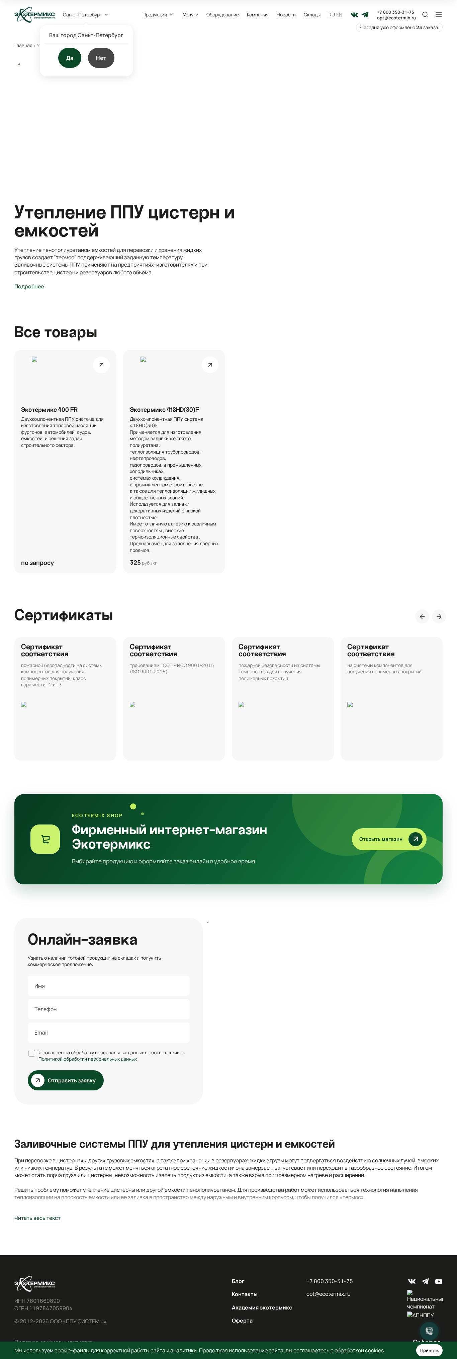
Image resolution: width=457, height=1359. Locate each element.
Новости (286, 14)
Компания (258, 14)
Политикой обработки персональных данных (87, 1059)
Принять (429, 1350)
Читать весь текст (37, 1218)
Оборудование (222, 14)
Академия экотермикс (262, 1307)
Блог (238, 1281)
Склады (312, 14)
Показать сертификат (65, 698)
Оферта (242, 1320)
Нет (101, 58)
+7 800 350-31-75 (395, 12)
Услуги (190, 14)
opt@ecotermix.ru (396, 18)
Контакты (245, 1294)
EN (339, 14)
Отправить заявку (72, 1080)
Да (69, 58)
